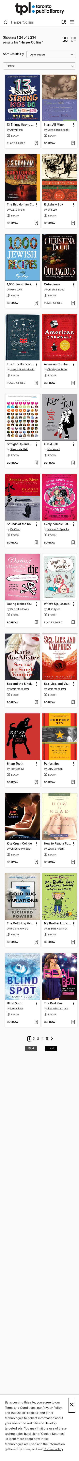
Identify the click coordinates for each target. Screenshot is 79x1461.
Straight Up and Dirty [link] (20, 444)
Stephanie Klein (19, 449)
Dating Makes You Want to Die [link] (20, 604)
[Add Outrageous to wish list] (73, 303)
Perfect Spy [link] (52, 764)
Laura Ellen (16, 1008)
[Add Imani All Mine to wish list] (73, 143)
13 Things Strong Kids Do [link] (20, 125)
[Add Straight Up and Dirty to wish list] (36, 463)
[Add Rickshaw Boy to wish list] (73, 223)
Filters (10, 66)
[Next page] (51, 1039)
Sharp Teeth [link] (15, 764)
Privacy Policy (52, 1408)
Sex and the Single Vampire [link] (20, 684)
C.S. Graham (17, 209)
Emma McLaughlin (57, 1008)
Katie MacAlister (19, 689)
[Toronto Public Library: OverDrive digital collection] (39, 8)
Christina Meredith (20, 848)
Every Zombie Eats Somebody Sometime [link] (58, 524)
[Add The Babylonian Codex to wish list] (36, 223)
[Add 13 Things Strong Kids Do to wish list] (36, 143)
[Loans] (64, 23)
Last (51, 1048)
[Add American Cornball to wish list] (73, 383)
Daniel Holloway (19, 609)
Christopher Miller (57, 369)
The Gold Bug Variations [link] (20, 923)
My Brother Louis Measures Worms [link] (58, 923)
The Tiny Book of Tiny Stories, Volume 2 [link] (20, 364)
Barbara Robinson (57, 928)
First (31, 1048)
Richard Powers (19, 928)
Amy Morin (16, 130)
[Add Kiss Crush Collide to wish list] (36, 862)
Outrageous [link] (52, 284)
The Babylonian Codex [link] (20, 205)
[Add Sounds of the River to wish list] (36, 543)
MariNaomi (53, 449)
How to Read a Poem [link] (58, 844)
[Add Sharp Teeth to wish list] (36, 782)
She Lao (52, 209)
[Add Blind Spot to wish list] (36, 1022)
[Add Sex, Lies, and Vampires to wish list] (73, 702)
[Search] (6, 22)
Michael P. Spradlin (58, 529)
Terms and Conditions (20, 1408)
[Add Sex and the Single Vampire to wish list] (36, 702)
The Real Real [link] (53, 1003)
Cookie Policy (53, 1449)
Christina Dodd (55, 289)
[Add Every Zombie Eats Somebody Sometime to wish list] (73, 543)
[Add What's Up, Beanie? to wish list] (73, 622)
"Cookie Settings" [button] (52, 1434)
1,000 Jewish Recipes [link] (20, 284)
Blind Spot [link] (14, 1003)
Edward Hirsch (55, 848)
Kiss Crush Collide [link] (19, 844)
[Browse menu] (72, 22)
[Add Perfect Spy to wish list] (73, 782)
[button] (65, 41)
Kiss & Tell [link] (51, 444)
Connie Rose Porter (58, 130)
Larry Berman (55, 769)
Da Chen (15, 529)
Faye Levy (16, 289)
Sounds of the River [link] (20, 524)
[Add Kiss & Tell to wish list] (73, 463)
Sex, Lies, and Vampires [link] (58, 684)
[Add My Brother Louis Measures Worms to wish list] (73, 942)
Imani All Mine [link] (54, 125)
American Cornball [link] (56, 364)
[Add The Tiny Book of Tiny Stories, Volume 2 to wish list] (36, 383)
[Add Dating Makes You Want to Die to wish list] (36, 622)
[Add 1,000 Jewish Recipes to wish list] (36, 303)
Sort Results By (13, 54)
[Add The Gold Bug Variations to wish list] (36, 942)
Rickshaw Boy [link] (53, 205)
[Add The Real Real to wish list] (73, 1022)
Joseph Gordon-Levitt (22, 369)
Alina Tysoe (53, 609)
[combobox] (31, 22)
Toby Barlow (17, 769)
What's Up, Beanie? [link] (57, 604)
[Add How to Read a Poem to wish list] (73, 862)
